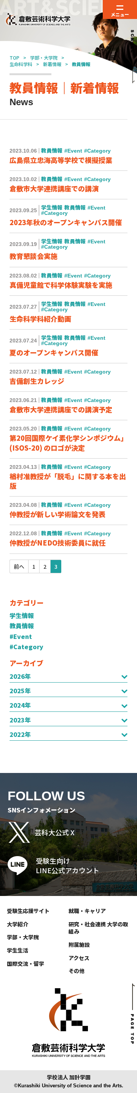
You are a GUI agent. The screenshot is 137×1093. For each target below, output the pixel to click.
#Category (26, 646)
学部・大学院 (43, 57)
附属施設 (79, 944)
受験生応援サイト (28, 911)
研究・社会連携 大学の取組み (98, 927)
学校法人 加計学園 (69, 1077)
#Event (21, 636)
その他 (76, 971)
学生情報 (22, 615)
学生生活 (17, 950)
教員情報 (22, 625)
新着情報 (52, 64)
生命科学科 (21, 64)
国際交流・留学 (25, 963)
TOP (14, 57)
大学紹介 (17, 924)
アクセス (78, 958)
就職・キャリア (87, 911)
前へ (19, 566)
